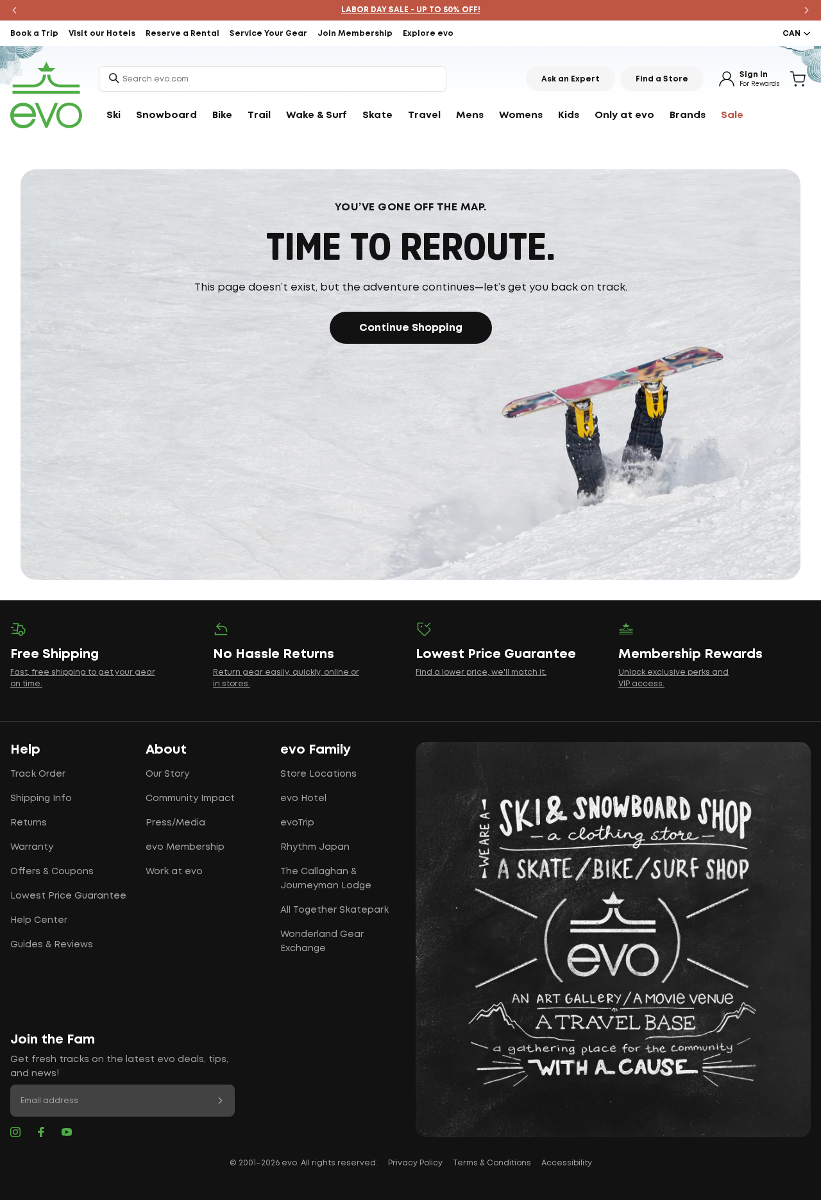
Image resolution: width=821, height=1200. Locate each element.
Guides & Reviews (51, 945)
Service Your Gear (268, 33)
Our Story (167, 774)
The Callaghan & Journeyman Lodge (325, 879)
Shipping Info (41, 798)
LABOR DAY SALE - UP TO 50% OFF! (410, 9)
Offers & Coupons (52, 871)
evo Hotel (303, 798)
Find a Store (662, 79)
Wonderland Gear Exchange (322, 941)
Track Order (37, 774)
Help (25, 750)
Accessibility (566, 1163)
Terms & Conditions (492, 1163)
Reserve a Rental (182, 33)
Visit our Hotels (102, 33)
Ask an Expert (570, 79)
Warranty (31, 847)
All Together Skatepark (334, 910)
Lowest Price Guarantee (68, 896)
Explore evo (428, 33)
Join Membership (355, 33)
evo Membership (185, 847)
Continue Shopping (410, 328)
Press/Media (175, 823)
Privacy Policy (415, 1163)
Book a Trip (34, 33)
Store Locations (318, 774)
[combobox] (272, 79)
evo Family (315, 750)
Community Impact (190, 798)
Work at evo (174, 871)
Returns (28, 823)
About (166, 750)
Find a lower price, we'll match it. (481, 672)
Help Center (38, 920)
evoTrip (297, 823)
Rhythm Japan (315, 847)
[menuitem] (113, 115)
